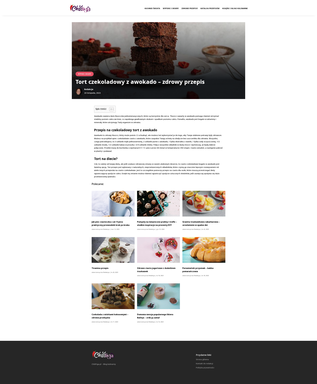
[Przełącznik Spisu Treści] (110, 109)
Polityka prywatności (205, 367)
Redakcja (106, 229)
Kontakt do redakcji (204, 363)
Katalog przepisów (210, 8)
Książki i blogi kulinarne (235, 8)
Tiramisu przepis (100, 268)
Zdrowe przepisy (189, 8)
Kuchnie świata (152, 8)
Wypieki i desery (171, 8)
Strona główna (202, 359)
